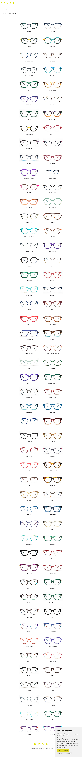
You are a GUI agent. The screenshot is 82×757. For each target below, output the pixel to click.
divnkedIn (39, 744)
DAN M (29, 163)
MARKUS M (29, 398)
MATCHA (52, 412)
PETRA (29, 515)
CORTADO (52, 134)
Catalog (9, 9)
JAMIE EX (29, 280)
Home (4, 9)
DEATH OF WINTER (29, 178)
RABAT (52, 529)
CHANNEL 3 (29, 105)
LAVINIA (29, 368)
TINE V (29, 690)
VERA (29, 734)
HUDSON (29, 266)
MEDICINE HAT (29, 427)
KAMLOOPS (53, 324)
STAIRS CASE (29, 646)
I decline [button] (66, 750)
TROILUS (29, 705)
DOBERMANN (52, 178)
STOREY (29, 661)
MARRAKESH (52, 398)
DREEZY (29, 193)
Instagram (47, 744)
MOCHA (53, 441)
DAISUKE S (52, 149)
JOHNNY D (52, 295)
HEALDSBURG (52, 251)
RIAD (52, 558)
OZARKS (52, 485)
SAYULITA (52, 588)
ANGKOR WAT (29, 61)
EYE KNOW (29, 207)
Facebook (35, 744)
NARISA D (52, 456)
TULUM (53, 705)
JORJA (29, 310)
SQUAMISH (53, 632)
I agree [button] (60, 750)
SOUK (52, 617)
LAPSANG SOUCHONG (53, 354)
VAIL (52, 720)
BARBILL (52, 61)
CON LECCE (52, 119)
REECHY (52, 544)
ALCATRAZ (52, 32)
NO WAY (29, 471)
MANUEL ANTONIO (53, 383)
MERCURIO (29, 441)
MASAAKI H (29, 412)
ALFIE (29, 46)
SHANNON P (52, 602)
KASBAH (52, 339)
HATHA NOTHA (29, 251)
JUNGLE (29, 324)
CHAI (29, 90)
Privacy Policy (49, 748)
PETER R (52, 500)
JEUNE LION (29, 295)
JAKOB (52, 266)
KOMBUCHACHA (29, 354)
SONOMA (29, 617)
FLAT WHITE (52, 207)
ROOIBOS (29, 573)
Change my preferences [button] (64, 753)
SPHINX (29, 632)
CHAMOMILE (52, 90)
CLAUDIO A (29, 119)
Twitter (43, 744)
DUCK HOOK (52, 193)
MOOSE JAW (29, 456)
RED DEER (29, 544)
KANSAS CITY (29, 339)
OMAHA (29, 485)
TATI (52, 676)
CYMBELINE (29, 149)
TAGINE (29, 676)
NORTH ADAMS (53, 471)
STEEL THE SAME (52, 646)
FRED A (53, 222)
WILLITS (52, 734)
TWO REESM (29, 720)
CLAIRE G (52, 105)
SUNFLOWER (52, 661)
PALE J (29, 500)
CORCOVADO (29, 134)
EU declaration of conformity (37, 748)
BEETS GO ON (29, 75)
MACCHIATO (29, 383)
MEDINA (52, 427)
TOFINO (53, 690)
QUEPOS (29, 529)
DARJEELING (52, 163)
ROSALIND (52, 573)
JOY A (52, 310)
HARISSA (52, 236)
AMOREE (52, 46)
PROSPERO (52, 515)
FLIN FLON (29, 222)
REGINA (29, 558)
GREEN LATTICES (29, 236)
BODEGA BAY (52, 75)
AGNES (29, 32)
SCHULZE (29, 602)
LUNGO (53, 368)
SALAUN (29, 588)
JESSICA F (52, 280)
